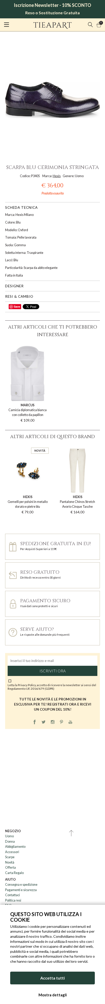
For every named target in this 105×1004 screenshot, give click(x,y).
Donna (10, 841)
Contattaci (12, 895)
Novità (9, 862)
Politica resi (13, 900)
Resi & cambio (19, 296)
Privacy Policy (27, 685)
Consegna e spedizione (21, 884)
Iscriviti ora (53, 671)
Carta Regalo (14, 873)
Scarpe (10, 857)
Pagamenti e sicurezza (21, 890)
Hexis (57, 176)
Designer (14, 286)
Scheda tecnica (21, 207)
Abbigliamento (15, 847)
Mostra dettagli (52, 995)
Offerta (10, 867)
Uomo (9, 836)
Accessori (12, 852)
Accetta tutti (52, 977)
